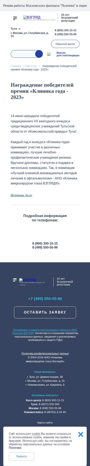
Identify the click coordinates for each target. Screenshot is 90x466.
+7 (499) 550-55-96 (45, 298)
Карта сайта (45, 422)
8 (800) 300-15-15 (65, 30)
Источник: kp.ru (21, 195)
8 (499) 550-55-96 (65, 34)
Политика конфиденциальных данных (45, 353)
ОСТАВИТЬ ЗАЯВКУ (45, 312)
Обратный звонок (65, 44)
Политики (15, 447)
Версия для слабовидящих (68, 54)
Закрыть (21, 456)
